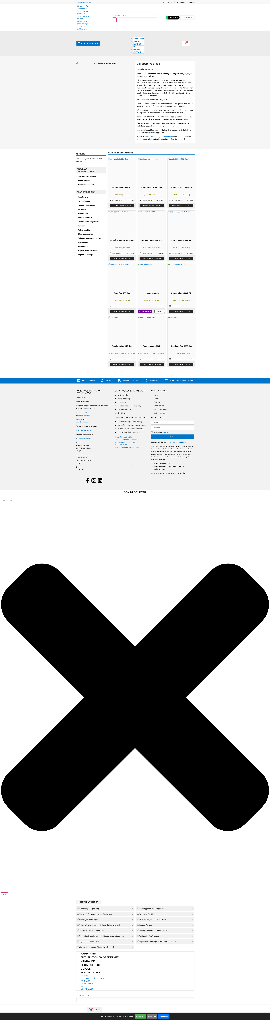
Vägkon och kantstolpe (87, 250)
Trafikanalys (83, 242)
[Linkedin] (100, 480)
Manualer (87, 961)
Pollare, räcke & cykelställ (88, 222)
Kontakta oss (155, 473)
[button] (145, 311)
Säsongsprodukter (87, 159)
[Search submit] (115, 19)
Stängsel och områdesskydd (89, 238)
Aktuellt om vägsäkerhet (99, 957)
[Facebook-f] (87, 480)
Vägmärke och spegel (87, 255)
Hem (77, 159)
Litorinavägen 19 (81, 457)
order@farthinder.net (83, 422)
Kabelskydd (83, 213)
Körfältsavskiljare (85, 218)
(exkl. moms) (188, 17)
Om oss (85, 968)
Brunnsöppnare (84, 201)
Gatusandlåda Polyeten (87, 176)
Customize (163, 1016)
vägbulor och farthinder (177, 442)
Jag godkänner (160, 432)
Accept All (140, 1016)
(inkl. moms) (173, 17)
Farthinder (82, 209)
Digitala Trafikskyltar (86, 205)
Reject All (152, 1016)
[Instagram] (93, 480)
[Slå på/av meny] (131, 35)
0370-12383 (83, 412)
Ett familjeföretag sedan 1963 (83, 2)
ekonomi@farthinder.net (84, 430)
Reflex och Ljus (84, 230)
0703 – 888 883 (84, 415)
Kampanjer (88, 953)
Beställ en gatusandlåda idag (162, 136)
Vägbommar (83, 246)
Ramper (81, 226)
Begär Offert (90, 965)
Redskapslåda (84, 180)
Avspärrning (83, 197)
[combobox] (135, 500)
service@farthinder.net (83, 438)
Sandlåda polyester (86, 184)
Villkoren (165, 432)
